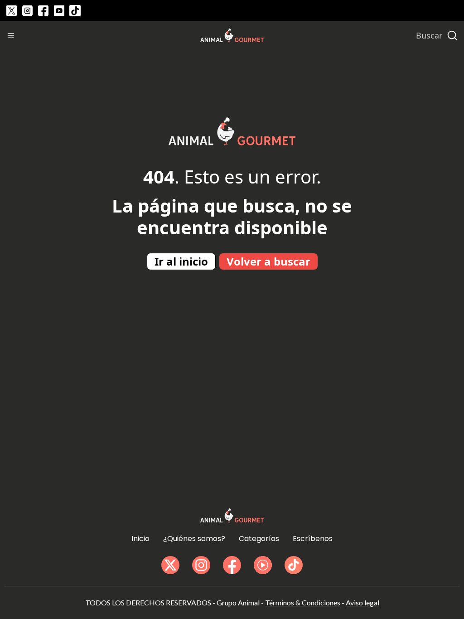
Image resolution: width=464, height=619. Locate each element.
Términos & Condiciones (302, 602)
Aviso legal (362, 602)
